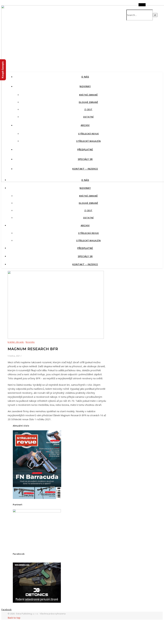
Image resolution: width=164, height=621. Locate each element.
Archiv (85, 125)
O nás (85, 76)
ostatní (88, 116)
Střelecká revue (88, 133)
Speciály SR (85, 159)
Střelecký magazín (88, 141)
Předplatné (85, 149)
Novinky (85, 86)
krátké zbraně (88, 94)
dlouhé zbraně (88, 102)
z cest (88, 109)
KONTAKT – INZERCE (85, 168)
